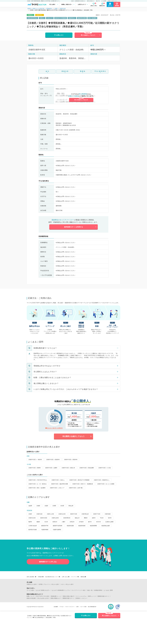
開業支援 (83, 576)
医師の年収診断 (31, 598)
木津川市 (98, 521)
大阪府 (46, 505)
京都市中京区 (63, 8)
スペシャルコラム (81, 596)
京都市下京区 (96, 514)
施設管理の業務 (82, 18)
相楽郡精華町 (93, 525)
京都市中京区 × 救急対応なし (102, 480)
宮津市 (110, 518)
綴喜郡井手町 (44, 525)
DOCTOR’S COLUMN (42, 596)
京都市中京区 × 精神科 (34, 467)
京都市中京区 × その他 (104, 467)
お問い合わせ (65, 576)
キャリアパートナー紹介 (79, 590)
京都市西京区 (66, 518)
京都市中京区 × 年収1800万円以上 (37, 480)
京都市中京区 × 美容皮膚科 (86, 467)
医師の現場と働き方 (68, 596)
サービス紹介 (30, 590)
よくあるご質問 (108, 590)
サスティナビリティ (70, 606)
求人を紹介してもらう (88, 35)
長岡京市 (54, 521)
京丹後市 (81, 521)
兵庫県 (54, 505)
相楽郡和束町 (81, 525)
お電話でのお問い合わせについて (114, 0)
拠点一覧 (98, 0)
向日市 (46, 521)
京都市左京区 (62, 514)
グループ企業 (83, 606)
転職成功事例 (98, 590)
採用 (77, 606)
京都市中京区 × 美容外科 (70, 459)
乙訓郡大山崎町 (109, 521)
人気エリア (50, 18)
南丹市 (90, 521)
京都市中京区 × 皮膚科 (51, 467)
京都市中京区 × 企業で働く (76, 487)
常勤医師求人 (49, 8)
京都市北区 (39, 514)
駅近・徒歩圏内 (92, 18)
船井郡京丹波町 (32, 529)
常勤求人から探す (32, 584)
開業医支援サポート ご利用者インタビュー (75, 598)
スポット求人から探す (67, 584)
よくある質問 (103, 0)
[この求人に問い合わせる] (81, 97)
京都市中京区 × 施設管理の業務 (59, 484)
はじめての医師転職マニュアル (61, 590)
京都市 (30, 514)
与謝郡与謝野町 (57, 529)
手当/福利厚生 (100, 71)
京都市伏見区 (43, 518)
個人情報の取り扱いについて (52, 576)
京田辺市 (72, 521)
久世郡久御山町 (32, 525)
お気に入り (60, 35)
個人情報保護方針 (92, 606)
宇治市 (102, 518)
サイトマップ (74, 576)
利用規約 (40, 576)
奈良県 (62, 505)
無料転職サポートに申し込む (48, 562)
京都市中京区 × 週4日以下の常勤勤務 (79, 480)
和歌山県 (70, 505)
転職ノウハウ (30, 596)
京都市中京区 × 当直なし (58, 480)
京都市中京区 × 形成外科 (53, 459)
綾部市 (94, 518)
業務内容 (65, 71)
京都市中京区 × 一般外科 (35, 459)
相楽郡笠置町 (70, 525)
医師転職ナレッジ (56, 596)
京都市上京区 (50, 514)
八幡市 (63, 521)
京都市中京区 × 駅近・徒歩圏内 (36, 487)
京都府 (56, 8)
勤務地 (82, 71)
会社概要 (56, 606)
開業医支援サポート (103, 596)
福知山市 (77, 518)
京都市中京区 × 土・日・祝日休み (37, 484)
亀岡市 (30, 521)
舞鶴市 (86, 518)
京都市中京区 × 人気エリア (57, 487)
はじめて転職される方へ (43, 590)
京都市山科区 (55, 518)
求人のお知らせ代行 (43, 598)
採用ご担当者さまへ (91, 0)
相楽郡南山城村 (105, 525)
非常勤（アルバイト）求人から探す (49, 584)
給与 (47, 71)
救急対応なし (72, 18)
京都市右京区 (32, 518)
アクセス (62, 606)
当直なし (42, 18)
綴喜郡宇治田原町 (57, 525)
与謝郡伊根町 (44, 529)
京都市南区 (108, 514)
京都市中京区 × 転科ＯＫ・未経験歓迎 (82, 484)
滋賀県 (30, 505)
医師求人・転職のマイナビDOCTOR (36, 8)
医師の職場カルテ (56, 598)
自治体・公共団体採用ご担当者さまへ (78, 0)
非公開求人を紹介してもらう (73, 436)
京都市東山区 (85, 514)
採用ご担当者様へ (31, 576)
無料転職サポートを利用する (73, 227)
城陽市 (38, 521)
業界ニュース (92, 596)
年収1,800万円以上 (32, 18)
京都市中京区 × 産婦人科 (68, 467)
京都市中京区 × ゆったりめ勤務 (105, 484)
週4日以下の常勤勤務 (60, 18)
